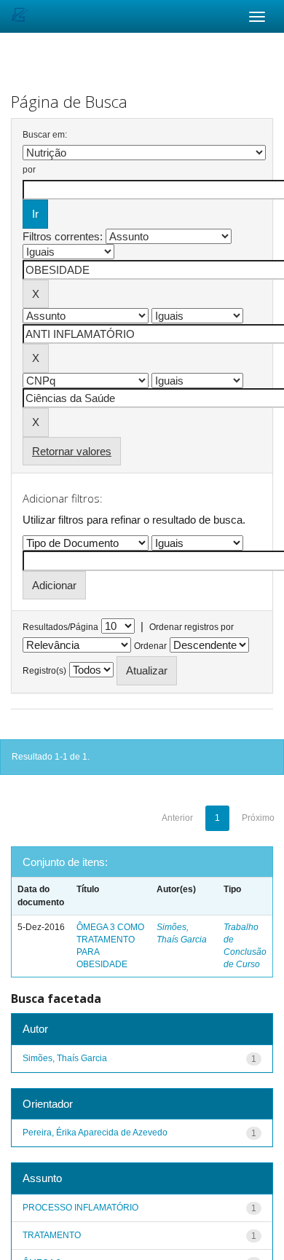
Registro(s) (44, 671)
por (29, 170)
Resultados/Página (60, 627)
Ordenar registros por (191, 627)
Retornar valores (71, 451)
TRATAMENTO (52, 1235)
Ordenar (150, 646)
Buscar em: (45, 135)
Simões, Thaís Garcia (65, 1058)
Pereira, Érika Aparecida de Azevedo (95, 1132)
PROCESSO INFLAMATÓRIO (80, 1207)
